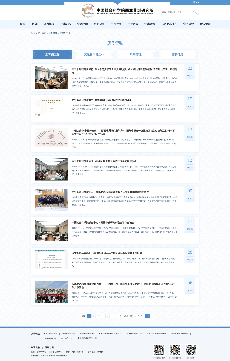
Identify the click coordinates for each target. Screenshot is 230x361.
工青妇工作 (65, 33)
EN (197, 2)
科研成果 (99, 23)
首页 (44, 33)
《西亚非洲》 (169, 23)
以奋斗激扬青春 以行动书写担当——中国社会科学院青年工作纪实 (107, 253)
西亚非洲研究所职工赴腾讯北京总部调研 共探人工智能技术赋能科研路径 (110, 192)
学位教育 (133, 23)
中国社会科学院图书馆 (156, 334)
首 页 (22, 23)
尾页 (126, 316)
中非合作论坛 (67, 338)
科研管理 (136, 54)
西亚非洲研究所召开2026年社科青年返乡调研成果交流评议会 (104, 161)
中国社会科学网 (87, 334)
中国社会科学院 (50, 334)
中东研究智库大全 (134, 334)
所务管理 (205, 23)
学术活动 (82, 23)
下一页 (119, 316)
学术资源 (149, 23)
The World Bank (50, 338)
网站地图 (49, 347)
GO (147, 316)
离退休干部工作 (94, 54)
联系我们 (35, 347)
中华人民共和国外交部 (87, 338)
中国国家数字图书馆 (179, 334)
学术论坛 (66, 23)
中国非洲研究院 (68, 334)
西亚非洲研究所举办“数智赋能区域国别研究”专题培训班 (102, 100)
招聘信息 (177, 54)
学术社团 (116, 23)
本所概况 (49, 23)
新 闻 (35, 23)
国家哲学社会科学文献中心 (110, 334)
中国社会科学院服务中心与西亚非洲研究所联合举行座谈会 (103, 222)
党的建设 (188, 23)
